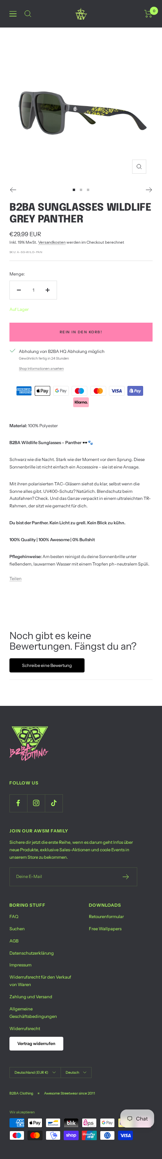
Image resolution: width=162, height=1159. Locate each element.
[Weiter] (149, 190)
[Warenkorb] (148, 14)
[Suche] (27, 13)
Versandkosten (52, 242)
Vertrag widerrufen (36, 1043)
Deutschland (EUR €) (31, 1072)
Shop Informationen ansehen (41, 368)
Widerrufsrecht (24, 1028)
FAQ (13, 916)
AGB (13, 941)
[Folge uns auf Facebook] (18, 803)
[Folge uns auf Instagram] (36, 803)
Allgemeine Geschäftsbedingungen (33, 1012)
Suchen (17, 928)
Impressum (20, 965)
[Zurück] (12, 190)
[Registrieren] (126, 877)
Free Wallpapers (105, 928)
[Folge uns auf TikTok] (54, 803)
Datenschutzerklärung (31, 953)
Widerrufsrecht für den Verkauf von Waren (40, 980)
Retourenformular (106, 916)
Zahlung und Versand (30, 996)
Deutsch (72, 1072)
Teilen (15, 578)
